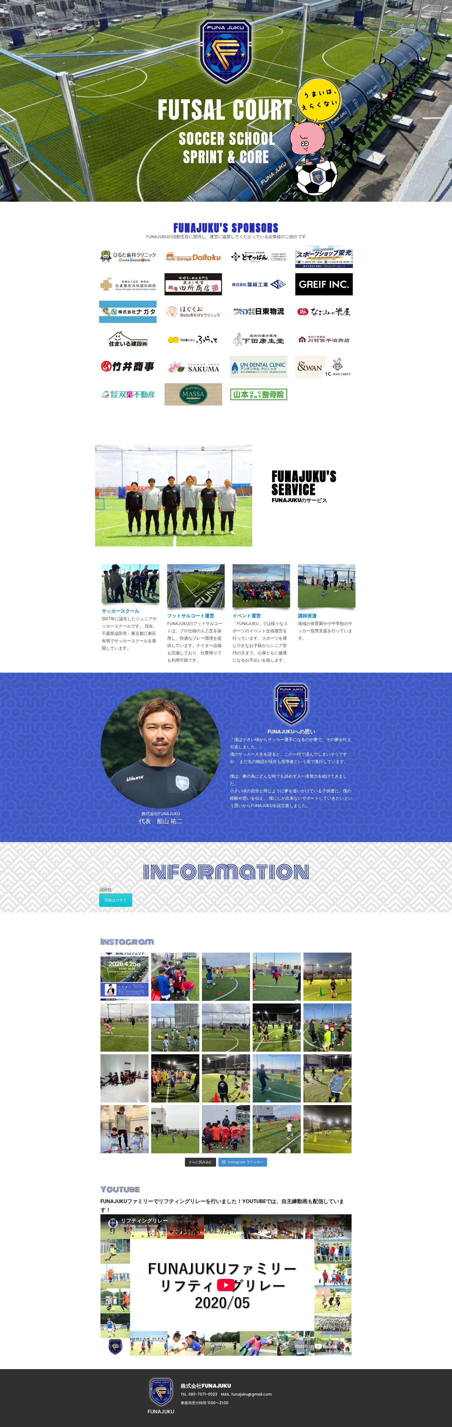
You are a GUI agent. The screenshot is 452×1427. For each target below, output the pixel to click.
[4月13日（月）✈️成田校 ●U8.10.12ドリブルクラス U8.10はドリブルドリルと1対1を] (277, 1027)
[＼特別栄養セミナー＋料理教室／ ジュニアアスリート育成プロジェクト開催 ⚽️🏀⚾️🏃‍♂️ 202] (124, 977)
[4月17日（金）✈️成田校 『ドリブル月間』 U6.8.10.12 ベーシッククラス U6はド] (226, 977)
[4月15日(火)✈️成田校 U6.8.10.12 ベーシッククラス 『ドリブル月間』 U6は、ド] (226, 1027)
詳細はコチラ (116, 900)
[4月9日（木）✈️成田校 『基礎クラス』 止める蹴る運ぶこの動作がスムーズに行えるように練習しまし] (175, 1078)
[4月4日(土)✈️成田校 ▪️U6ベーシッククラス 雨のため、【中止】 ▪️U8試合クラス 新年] (226, 1129)
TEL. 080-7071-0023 (199, 1394)
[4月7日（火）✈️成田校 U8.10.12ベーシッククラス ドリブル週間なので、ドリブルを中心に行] (327, 1078)
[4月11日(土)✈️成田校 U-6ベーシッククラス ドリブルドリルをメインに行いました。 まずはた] (327, 1027)
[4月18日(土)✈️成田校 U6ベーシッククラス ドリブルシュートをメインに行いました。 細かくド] (175, 977)
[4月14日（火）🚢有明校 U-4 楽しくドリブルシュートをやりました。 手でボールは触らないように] (175, 1027)
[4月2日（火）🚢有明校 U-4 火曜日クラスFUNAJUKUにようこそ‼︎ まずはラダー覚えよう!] (124, 1129)
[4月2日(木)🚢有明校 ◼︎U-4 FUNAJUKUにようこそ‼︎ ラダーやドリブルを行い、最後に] (327, 1129)
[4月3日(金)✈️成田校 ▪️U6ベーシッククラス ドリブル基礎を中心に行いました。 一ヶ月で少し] (277, 1129)
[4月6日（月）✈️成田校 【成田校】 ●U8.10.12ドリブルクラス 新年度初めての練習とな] (175, 1129)
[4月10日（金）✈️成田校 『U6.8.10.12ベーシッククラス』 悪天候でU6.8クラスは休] (124, 1078)
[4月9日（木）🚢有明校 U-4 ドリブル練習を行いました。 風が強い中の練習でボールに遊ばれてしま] (226, 1078)
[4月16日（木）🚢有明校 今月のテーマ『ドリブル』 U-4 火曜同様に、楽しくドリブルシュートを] (327, 977)
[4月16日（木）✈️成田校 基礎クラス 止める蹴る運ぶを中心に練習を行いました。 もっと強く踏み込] (277, 977)
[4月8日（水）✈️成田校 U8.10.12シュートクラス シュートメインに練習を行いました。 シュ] (277, 1078)
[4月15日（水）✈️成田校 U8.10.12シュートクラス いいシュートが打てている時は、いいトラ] (124, 1027)
